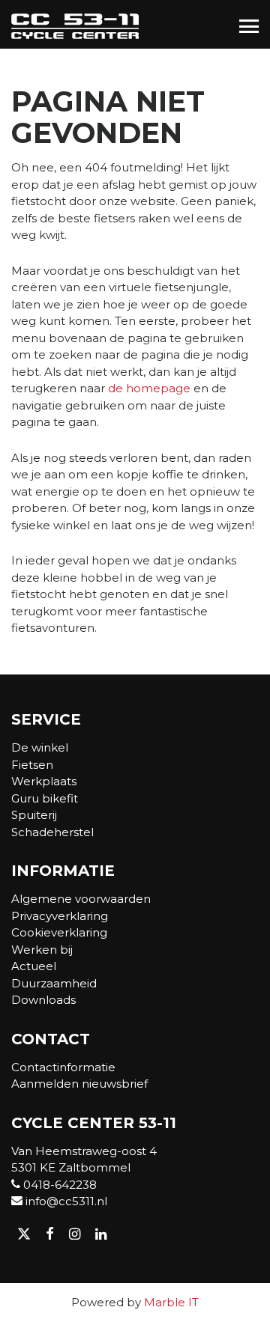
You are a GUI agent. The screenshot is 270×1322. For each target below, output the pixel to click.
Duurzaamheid (54, 983)
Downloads (43, 1000)
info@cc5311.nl (64, 1201)
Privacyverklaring (59, 916)
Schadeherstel (52, 832)
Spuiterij (34, 815)
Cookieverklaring (59, 932)
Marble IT (171, 1302)
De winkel (39, 747)
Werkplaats (43, 781)
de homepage (149, 388)
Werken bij (42, 949)
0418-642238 (58, 1185)
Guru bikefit (44, 798)
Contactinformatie (63, 1067)
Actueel (33, 966)
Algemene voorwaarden (81, 899)
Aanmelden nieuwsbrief (79, 1083)
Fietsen (32, 765)
